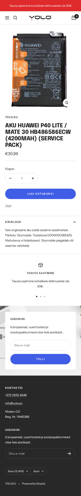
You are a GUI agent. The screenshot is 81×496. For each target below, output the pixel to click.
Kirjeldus (13, 222)
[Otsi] (15, 18)
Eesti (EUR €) (16, 471)
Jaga (8, 205)
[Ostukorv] (73, 18)
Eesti (36, 471)
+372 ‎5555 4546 (16, 395)
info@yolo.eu (13, 403)
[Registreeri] (69, 453)
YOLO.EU (11, 117)
